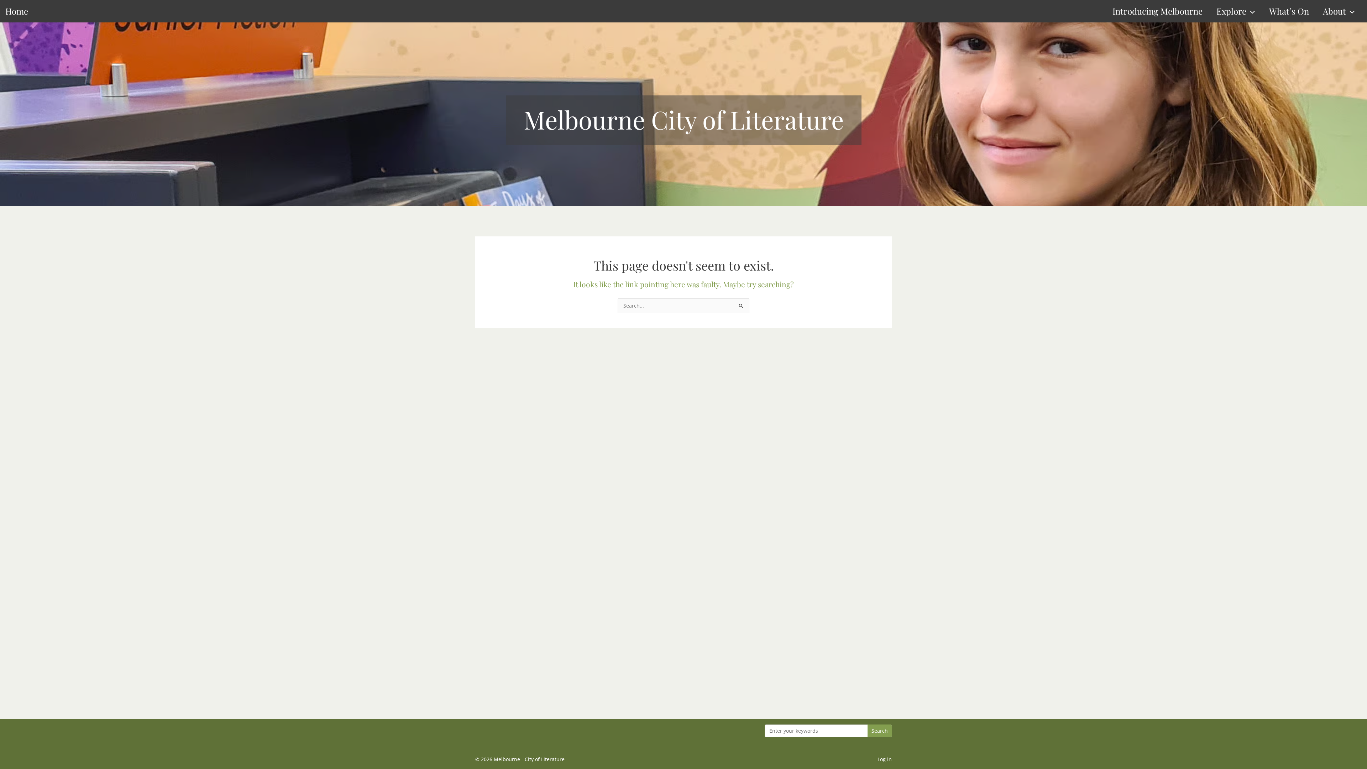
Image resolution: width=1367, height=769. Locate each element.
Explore (1231, 11)
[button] (1250, 11)
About (1334, 11)
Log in (885, 759)
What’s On (1289, 11)
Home (16, 11)
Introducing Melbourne (1157, 11)
